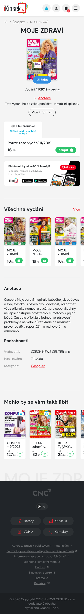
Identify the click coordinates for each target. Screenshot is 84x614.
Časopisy (19, 21)
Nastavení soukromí (42, 572)
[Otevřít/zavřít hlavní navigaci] (76, 8)
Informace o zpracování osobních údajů (40, 556)
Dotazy (29, 521)
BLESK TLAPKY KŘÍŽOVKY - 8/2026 (65, 445)
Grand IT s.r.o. (49, 608)
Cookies (40, 567)
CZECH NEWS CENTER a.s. (54, 599)
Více (76, 209)
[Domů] (5, 21)
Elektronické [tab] (23, 129)
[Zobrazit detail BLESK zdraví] (44, 454)
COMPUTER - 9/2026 (15, 445)
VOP (27, 532)
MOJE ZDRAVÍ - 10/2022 (65, 252)
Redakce (39, 583)
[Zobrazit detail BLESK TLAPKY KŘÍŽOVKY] (70, 454)
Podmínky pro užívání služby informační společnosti (40, 551)
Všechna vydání (23, 209)
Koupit (63, 150)
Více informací (42, 112)
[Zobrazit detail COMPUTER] (20, 454)
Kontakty (61, 532)
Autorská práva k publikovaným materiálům (40, 545)
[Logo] (21, 8)
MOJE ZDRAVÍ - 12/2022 (14, 252)
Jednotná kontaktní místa (40, 562)
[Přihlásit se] (56, 8)
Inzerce (40, 578)
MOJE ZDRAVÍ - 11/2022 (39, 252)
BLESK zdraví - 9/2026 (38, 445)
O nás (59, 521)
